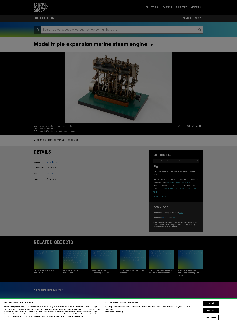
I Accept (211, 303)
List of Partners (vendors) (113, 312)
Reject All (210, 310)
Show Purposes (211, 317)
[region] (118, 310)
